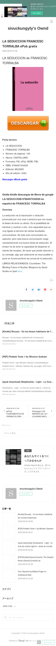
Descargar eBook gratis (14, 179)
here (20, 271)
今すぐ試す (37, 13)
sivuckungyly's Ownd (28, 28)
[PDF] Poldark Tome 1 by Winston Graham (24, 356)
